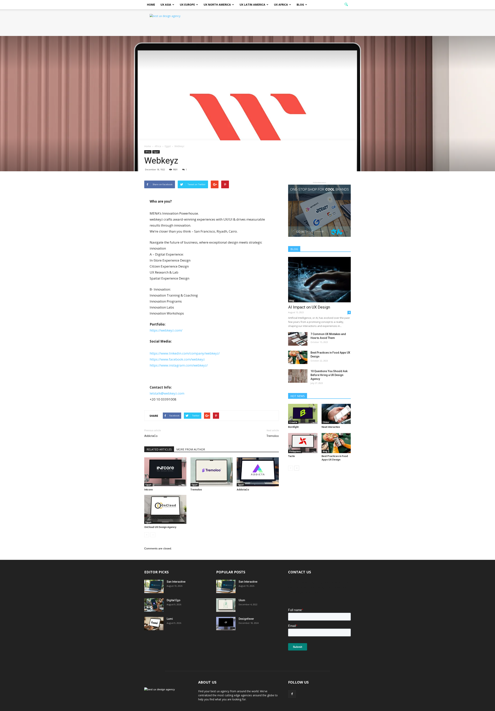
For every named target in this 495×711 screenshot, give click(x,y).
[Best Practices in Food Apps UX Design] (297, 357)
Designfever (246, 618)
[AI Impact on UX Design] (319, 279)
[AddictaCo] (258, 471)
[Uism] (226, 605)
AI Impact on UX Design (309, 307)
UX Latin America (252, 4)
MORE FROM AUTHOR (190, 449)
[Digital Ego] (154, 605)
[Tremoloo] (211, 471)
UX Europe (187, 4)
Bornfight (293, 426)
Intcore (148, 489)
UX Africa (281, 4)
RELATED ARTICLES (159, 449)
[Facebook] (292, 694)
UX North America (217, 4)
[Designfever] (226, 623)
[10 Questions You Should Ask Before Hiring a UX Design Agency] (297, 376)
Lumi (170, 618)
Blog (300, 4)
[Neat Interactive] (336, 414)
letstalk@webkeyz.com (167, 393)
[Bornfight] (302, 414)
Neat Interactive (331, 426)
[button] (346, 4)
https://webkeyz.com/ (166, 330)
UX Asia (165, 4)
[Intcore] (165, 471)
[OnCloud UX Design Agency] (165, 509)
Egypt (156, 151)
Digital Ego (173, 600)
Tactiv (291, 456)
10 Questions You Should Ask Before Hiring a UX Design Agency (329, 375)
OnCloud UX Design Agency (160, 527)
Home (151, 4)
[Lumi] (154, 623)
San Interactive (176, 581)
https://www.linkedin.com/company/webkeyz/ (185, 353)
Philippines (295, 451)
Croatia (293, 422)
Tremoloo (272, 436)
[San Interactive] (154, 586)
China (326, 422)
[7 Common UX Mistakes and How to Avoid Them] (297, 339)
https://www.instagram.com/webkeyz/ (179, 365)
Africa (147, 151)
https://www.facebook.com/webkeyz (177, 359)
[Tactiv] (302, 443)
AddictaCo (151, 436)
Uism (242, 600)
